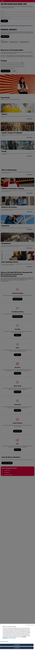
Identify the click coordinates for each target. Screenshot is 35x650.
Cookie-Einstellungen (4, 641)
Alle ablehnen (16, 647)
